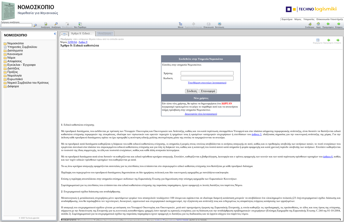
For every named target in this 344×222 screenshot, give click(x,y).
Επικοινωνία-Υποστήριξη (330, 19)
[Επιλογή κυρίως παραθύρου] (45, 25)
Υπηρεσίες (309, 19)
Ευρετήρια (287, 19)
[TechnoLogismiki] (45, 19)
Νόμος (297, 19)
